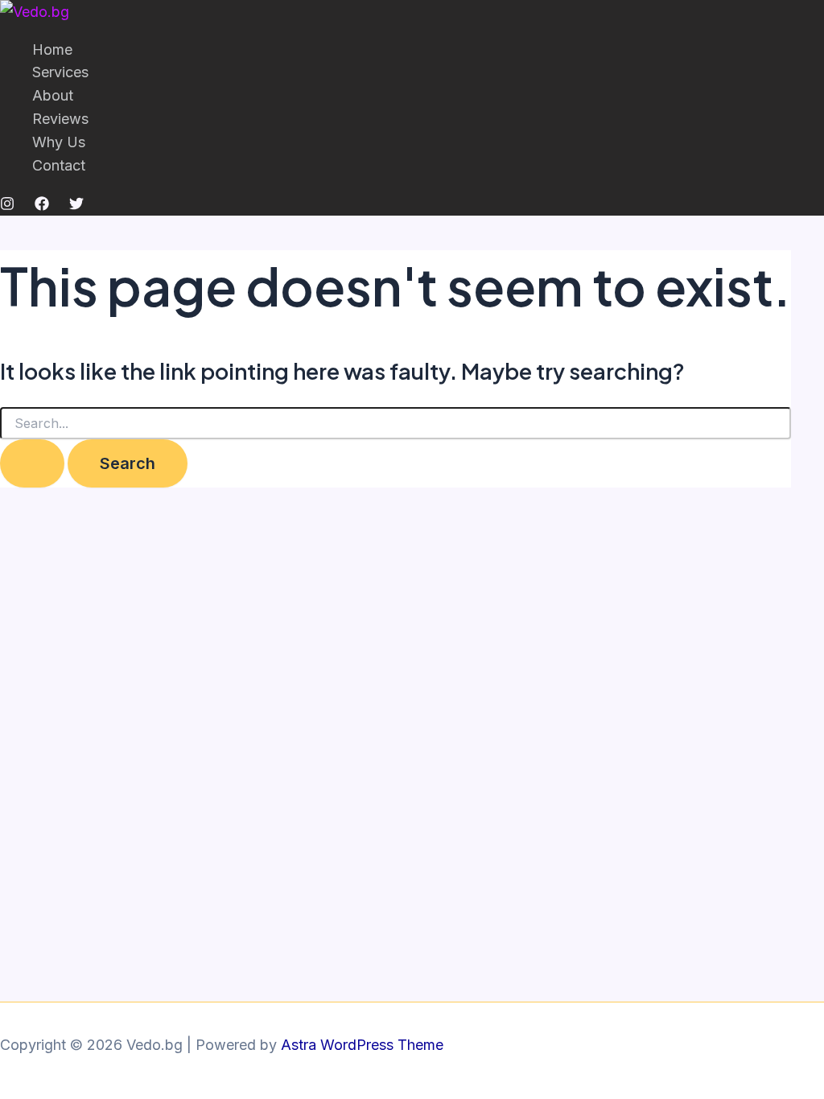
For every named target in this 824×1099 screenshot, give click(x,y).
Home (52, 49)
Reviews (60, 118)
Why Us (58, 142)
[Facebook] (42, 205)
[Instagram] (7, 205)
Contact (58, 165)
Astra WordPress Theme (362, 1044)
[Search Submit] (32, 463)
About (52, 95)
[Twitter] (76, 205)
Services (60, 72)
